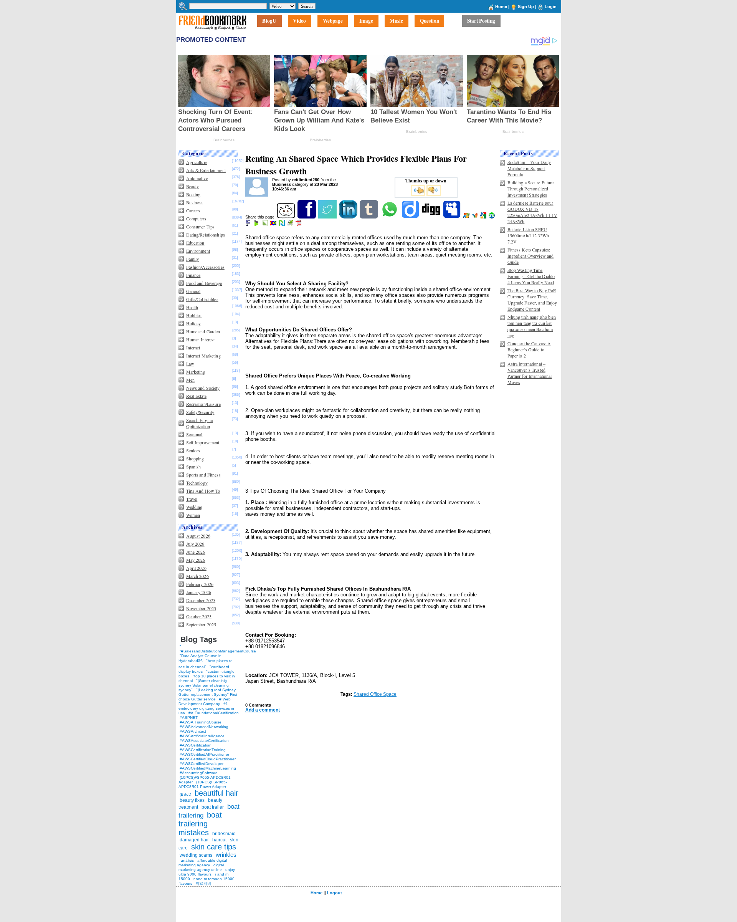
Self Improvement (203, 442)
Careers (193, 210)
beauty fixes (192, 800)
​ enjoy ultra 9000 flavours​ (206, 871)
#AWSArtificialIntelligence (202, 736)
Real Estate (196, 396)
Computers (196, 218)
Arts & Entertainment (206, 170)
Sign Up (526, 6)
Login (551, 6)
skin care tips (213, 847)
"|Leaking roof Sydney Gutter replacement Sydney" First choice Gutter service (207, 694)
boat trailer (213, 807)
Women (193, 515)
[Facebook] (307, 217)
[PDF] (299, 224)
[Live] (467, 217)
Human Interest (200, 339)
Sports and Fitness (203, 475)
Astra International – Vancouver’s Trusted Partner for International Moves (529, 373)
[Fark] (248, 224)
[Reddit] (286, 217)
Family (192, 259)
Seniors (193, 450)
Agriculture (196, 162)
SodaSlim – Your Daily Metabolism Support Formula (529, 168)
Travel (192, 499)
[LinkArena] (265, 224)
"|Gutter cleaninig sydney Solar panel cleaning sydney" (203, 685)
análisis (187, 860)
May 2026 (195, 560)
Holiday (193, 323)
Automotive (197, 178)
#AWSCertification (196, 745)
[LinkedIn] (349, 217)
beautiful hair (216, 793)
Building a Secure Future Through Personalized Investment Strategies (530, 188)
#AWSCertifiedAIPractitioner (204, 754)
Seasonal (194, 434)
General (193, 291)
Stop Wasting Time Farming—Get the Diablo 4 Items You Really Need (531, 276)
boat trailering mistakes (200, 824)
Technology (197, 483)
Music (396, 21)
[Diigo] (411, 217)
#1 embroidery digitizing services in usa (206, 708)
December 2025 (201, 600)
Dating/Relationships (205, 235)
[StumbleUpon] (492, 217)
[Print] (290, 224)
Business (194, 202)
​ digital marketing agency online (201, 867)
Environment (198, 251)
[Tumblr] (369, 217)
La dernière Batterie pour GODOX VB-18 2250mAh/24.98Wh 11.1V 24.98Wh (532, 212)
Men (190, 380)
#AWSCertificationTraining (203, 750)
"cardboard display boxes (203, 669)
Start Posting (481, 21)
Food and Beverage (204, 283)
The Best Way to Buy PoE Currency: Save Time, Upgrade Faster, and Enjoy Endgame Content (532, 299)
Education (195, 243)
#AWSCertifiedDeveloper (201, 763)
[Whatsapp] (390, 217)
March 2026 (197, 576)
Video (299, 21)
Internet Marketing (203, 356)
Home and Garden (203, 331)
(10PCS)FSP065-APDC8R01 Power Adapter (202, 784)
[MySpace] (452, 217)
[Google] (483, 217)
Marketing (195, 372)
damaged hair (194, 840)
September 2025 (201, 624)
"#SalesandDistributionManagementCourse (218, 651)
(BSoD (185, 794)
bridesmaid (224, 833)
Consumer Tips (200, 226)
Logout (334, 893)
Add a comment (262, 710)
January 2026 (198, 592)
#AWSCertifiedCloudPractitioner (208, 759)
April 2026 (196, 568)
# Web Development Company (204, 701)
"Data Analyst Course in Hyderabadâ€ (199, 658)
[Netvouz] (282, 224)
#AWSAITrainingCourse (200, 722)
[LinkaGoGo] (274, 224)
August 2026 (198, 536)
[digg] (431, 217)
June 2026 (195, 552)
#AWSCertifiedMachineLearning (208, 768)
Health (192, 307)
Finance (193, 275)
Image (366, 21)
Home (501, 6)
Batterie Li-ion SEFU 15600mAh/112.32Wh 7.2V (528, 235)
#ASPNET (189, 717)
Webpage (333, 21)
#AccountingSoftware (199, 773)
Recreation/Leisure (203, 404)
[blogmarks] (257, 224)
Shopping (195, 458)
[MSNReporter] (475, 217)
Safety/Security (200, 412)
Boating (193, 194)
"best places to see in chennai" (205, 664)
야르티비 (203, 883)
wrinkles (226, 854)
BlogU (269, 21)
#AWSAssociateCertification (204, 740)
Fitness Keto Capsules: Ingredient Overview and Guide (530, 256)
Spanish (193, 466)
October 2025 (199, 616)
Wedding (194, 507)
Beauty (192, 186)
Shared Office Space (375, 694)
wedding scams (196, 855)
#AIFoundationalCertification (213, 713)
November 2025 (201, 608)
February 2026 (200, 584)
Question (429, 21)
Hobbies (194, 315)
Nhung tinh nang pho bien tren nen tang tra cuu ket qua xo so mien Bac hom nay (531, 326)
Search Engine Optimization (199, 423)
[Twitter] (328, 217)
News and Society (203, 388)
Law (190, 364)
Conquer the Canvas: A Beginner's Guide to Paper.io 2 (529, 349)
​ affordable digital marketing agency (202, 862)
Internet (193, 347)
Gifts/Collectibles (202, 299)
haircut (219, 840)
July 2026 (195, 544)
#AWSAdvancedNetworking (204, 727)
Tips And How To (203, 491)
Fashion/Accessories (205, 267)
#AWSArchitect (193, 731)
